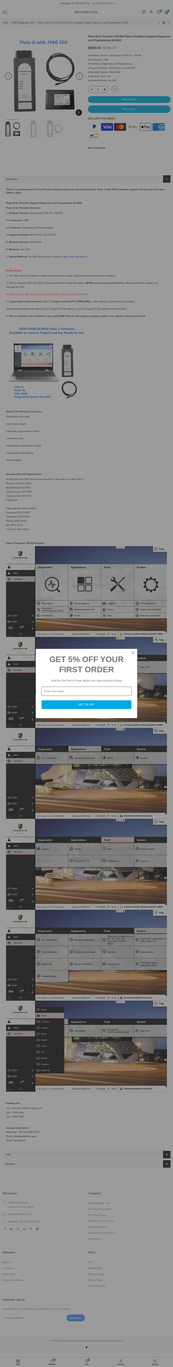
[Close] (133, 653)
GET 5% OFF (86, 704)
